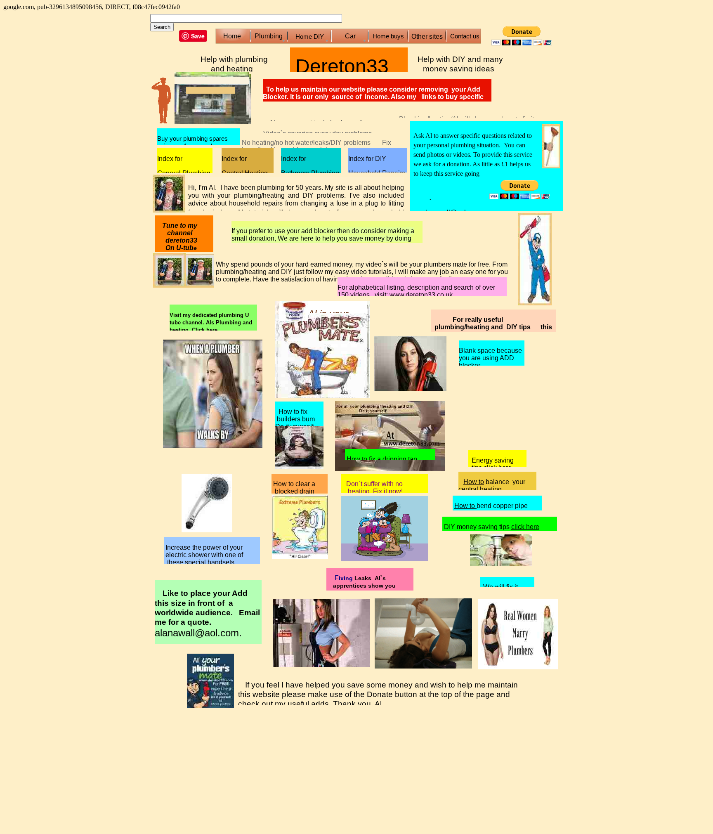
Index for (169, 158)
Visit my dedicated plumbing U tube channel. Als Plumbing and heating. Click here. (211, 322)
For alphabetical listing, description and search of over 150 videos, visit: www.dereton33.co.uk (416, 291)
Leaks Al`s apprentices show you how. (361, 585)
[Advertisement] (410, 92)
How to (473, 481)
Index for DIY (367, 158)
